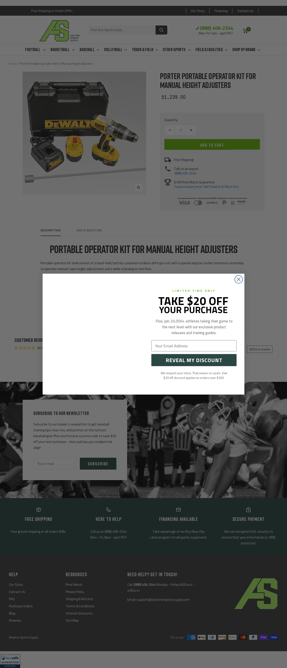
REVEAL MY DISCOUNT (194, 360)
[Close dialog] (239, 279)
